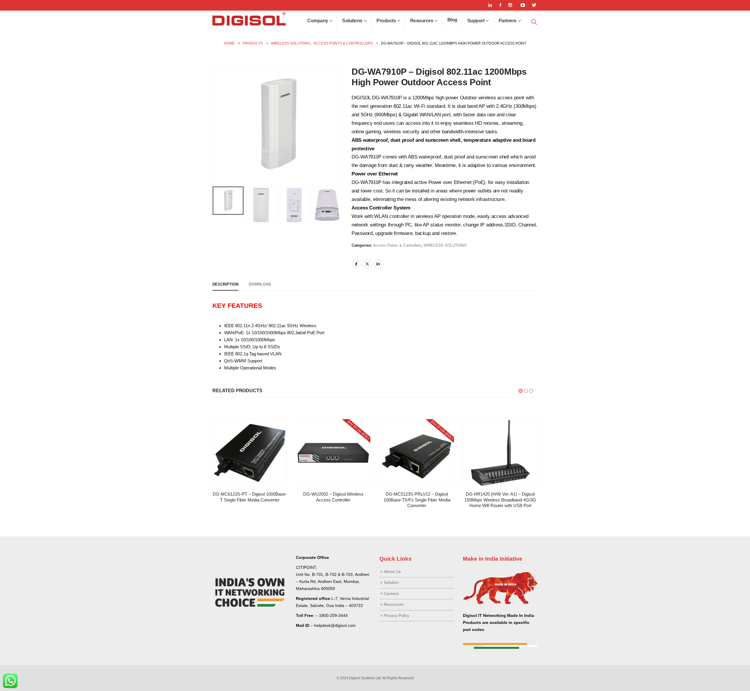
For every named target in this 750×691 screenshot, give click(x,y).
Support (476, 20)
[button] (534, 22)
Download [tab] (260, 284)
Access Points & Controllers (397, 245)
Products (386, 20)
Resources (421, 20)
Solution (391, 582)
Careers (391, 593)
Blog (452, 19)
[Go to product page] (250, 453)
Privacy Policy (396, 615)
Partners (508, 20)
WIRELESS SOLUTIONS (445, 245)
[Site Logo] (249, 18)
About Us (392, 571)
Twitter (367, 264)
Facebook (356, 264)
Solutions (352, 20)
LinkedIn (378, 264)
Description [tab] (225, 284)
